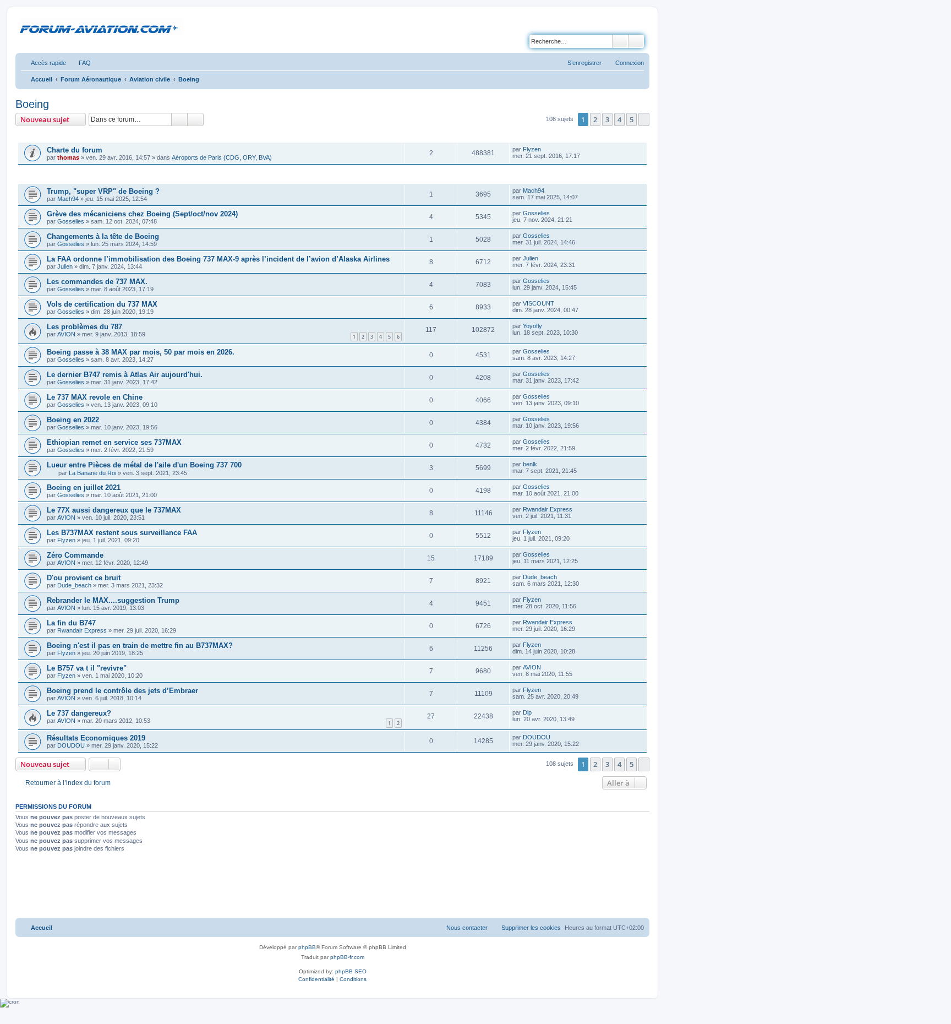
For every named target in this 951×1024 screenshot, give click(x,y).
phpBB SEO (351, 971)
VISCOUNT (538, 303)
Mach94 (68, 198)
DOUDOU (71, 745)
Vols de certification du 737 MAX (102, 304)
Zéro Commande (75, 555)
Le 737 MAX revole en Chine (95, 397)
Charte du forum (74, 150)
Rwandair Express (547, 509)
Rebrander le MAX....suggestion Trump (113, 600)
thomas (68, 157)
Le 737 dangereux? (79, 713)
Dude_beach (74, 585)
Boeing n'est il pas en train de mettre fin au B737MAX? (140, 645)
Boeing (32, 104)
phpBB (307, 947)
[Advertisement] (332, 886)
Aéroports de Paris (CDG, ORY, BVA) (222, 157)
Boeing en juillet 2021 (84, 487)
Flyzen (532, 149)
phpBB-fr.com (347, 957)
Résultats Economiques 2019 (96, 738)
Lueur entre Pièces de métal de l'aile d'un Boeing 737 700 (144, 465)
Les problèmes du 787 (84, 327)
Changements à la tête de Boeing (103, 236)
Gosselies (70, 221)
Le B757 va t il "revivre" (87, 668)
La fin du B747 (71, 623)
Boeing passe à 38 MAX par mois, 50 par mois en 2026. (140, 352)
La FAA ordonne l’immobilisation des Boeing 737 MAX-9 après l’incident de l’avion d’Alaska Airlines (218, 259)
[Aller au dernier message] (546, 149)
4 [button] (619, 119)
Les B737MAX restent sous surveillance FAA (122, 533)
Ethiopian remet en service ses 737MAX (114, 442)
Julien (65, 266)
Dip (527, 712)
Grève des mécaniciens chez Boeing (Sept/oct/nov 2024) (142, 214)
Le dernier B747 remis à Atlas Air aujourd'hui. (125, 375)
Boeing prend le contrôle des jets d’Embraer (122, 691)
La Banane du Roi (92, 473)
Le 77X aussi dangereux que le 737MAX (114, 510)
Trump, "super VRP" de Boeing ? (103, 191)
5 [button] (631, 119)
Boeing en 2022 (73, 420)
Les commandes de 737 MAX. (97, 281)
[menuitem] (80, 62)
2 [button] (595, 119)
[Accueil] (100, 27)
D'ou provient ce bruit (84, 578)
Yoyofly (532, 326)
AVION (66, 334)
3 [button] (607, 119)
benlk (530, 464)
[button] (643, 119)
